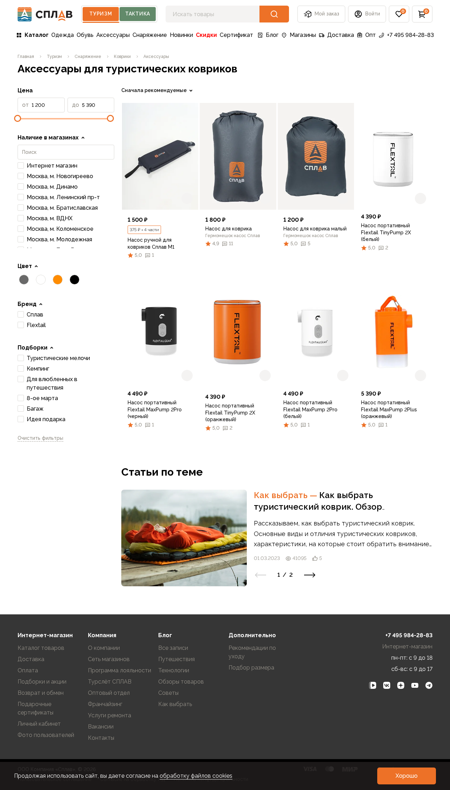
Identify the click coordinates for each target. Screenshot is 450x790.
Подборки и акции (42, 681)
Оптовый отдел (109, 693)
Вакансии (101, 726)
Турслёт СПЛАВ (109, 681)
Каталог (37, 35)
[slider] (17, 118)
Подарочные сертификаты (35, 708)
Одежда (62, 35)
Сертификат (236, 35)
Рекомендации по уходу (252, 652)
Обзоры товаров (181, 681)
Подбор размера (251, 667)
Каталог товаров (41, 648)
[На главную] (45, 14)
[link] (160, 156)
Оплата (28, 670)
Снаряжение (150, 35)
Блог (272, 35)
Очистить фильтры (40, 438)
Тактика (137, 14)
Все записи (173, 648)
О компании (104, 648)
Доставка (340, 35)
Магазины (303, 35)
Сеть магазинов (109, 659)
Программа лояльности (119, 670)
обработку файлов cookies (196, 775)
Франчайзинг (105, 704)
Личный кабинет (39, 723)
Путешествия (176, 659)
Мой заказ (327, 14)
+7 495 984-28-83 (410, 35)
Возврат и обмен (41, 693)
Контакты (101, 737)
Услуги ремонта (109, 715)
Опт (370, 35)
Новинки (181, 35)
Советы (168, 693)
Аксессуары (113, 35)
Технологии (173, 670)
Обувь (85, 35)
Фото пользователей (46, 735)
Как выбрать (286, 495)
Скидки (206, 35)
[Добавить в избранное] (187, 198)
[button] (399, 14)
